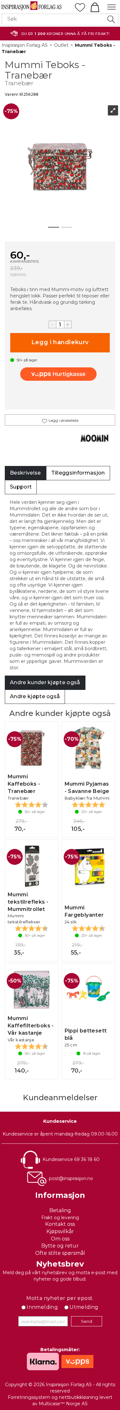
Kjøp (60, 342)
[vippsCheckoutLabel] (60, 374)
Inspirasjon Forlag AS (25, 45)
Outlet (61, 45)
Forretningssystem (29, 1397)
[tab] (25, 473)
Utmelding (84, 1307)
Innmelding (42, 1307)
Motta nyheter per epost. (60, 1298)
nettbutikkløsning (78, 1397)
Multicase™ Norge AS (63, 1404)
